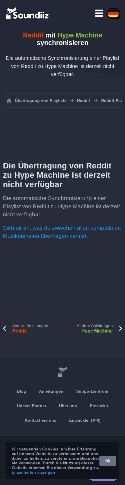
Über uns (68, 405)
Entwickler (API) (85, 420)
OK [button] (107, 461)
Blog (21, 391)
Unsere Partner (31, 405)
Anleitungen (51, 391)
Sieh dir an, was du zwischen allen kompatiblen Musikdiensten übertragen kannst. (62, 232)
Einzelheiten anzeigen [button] (33, 472)
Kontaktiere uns (40, 420)
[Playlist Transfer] (27, 13)
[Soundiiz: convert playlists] (62, 372)
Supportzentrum (92, 391)
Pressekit (99, 405)
